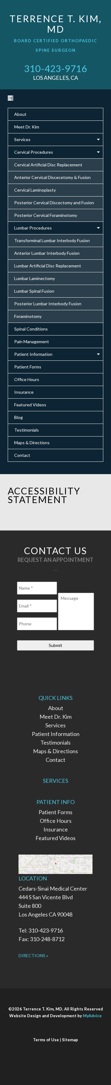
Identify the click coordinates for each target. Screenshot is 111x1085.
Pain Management (31, 341)
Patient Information (33, 354)
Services (22, 139)
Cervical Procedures (33, 152)
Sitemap (70, 1039)
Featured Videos (30, 404)
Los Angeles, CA (55, 77)
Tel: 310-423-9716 (40, 930)
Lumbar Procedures (33, 227)
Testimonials (26, 430)
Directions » (33, 955)
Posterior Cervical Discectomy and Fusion (54, 202)
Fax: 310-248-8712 (41, 939)
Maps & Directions (32, 442)
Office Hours (26, 379)
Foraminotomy (28, 316)
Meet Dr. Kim (26, 126)
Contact (22, 455)
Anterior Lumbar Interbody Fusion (47, 253)
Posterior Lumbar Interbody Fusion (47, 303)
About (20, 114)
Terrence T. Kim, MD (56, 24)
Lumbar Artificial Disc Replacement (47, 265)
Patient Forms (27, 366)
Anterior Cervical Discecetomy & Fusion (52, 177)
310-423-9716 (55, 68)
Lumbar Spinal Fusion (34, 291)
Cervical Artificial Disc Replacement (48, 164)
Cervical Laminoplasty (35, 190)
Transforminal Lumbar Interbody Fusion (52, 240)
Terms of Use (46, 1039)
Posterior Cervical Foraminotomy (45, 215)
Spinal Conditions (31, 328)
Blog (18, 417)
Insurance (24, 392)
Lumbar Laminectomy (34, 278)
